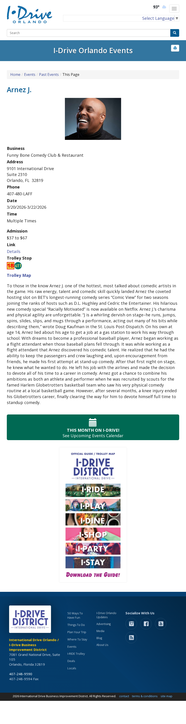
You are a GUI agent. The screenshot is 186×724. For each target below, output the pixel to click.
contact (124, 696)
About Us (102, 645)
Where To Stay (77, 639)
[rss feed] (131, 637)
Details (13, 251)
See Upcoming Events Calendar (93, 432)
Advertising (103, 624)
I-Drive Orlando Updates (106, 615)
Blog (99, 638)
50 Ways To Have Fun (75, 615)
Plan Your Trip (76, 632)
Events (29, 74)
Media (100, 631)
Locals (71, 668)
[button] (175, 48)
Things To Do (76, 625)
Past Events (49, 74)
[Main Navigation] (174, 9)
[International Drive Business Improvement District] (31, 620)
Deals (71, 661)
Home (15, 74)
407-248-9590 (20, 674)
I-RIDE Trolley (76, 654)
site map (166, 696)
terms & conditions (145, 696)
